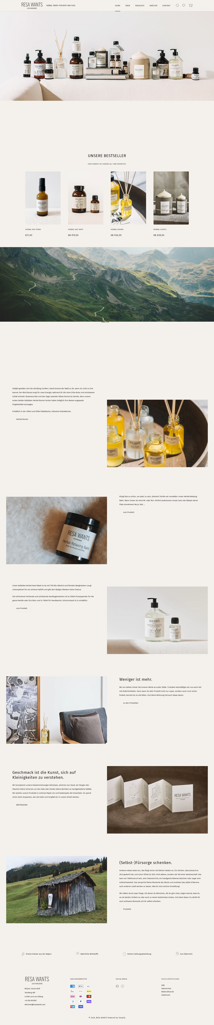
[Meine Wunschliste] (184, 5)
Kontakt (166, 6)
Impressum (165, 995)
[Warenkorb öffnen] (190, 5)
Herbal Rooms (117, 229)
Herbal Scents (159, 229)
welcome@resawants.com (35, 1005)
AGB (163, 985)
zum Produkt (128, 512)
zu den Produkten (130, 703)
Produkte (139, 6)
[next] (196, 201)
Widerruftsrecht (167, 992)
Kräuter (153, 6)
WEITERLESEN (21, 805)
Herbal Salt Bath (75, 229)
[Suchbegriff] (177, 5)
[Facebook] (117, 986)
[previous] (18, 201)
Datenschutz (166, 988)
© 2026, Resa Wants (98, 1018)
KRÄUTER (105, 322)
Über (127, 6)
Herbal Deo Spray (33, 229)
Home (117, 6)
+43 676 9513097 (31, 1001)
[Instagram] (122, 986)
